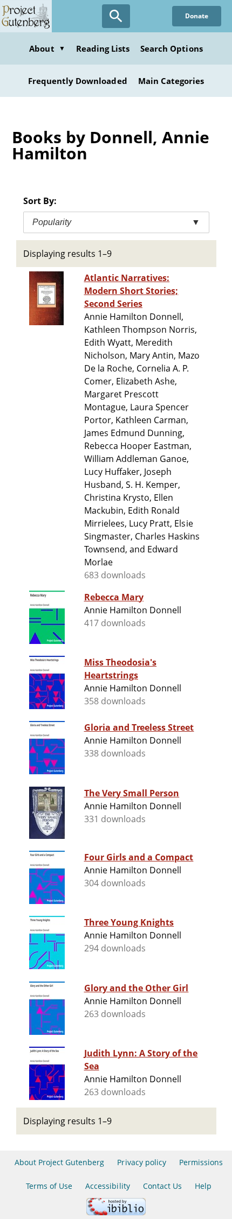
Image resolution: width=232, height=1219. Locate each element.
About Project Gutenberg (60, 1162)
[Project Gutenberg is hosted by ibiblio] (116, 1212)
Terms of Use (49, 1186)
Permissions (201, 1162)
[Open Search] (116, 16)
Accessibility (107, 1186)
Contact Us (162, 1186)
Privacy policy (141, 1162)
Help (203, 1186)
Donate (196, 15)
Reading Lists (103, 48)
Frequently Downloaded (77, 80)
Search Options (171, 48)
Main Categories (171, 80)
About (47, 48)
